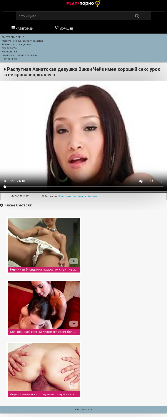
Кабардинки (9, 51)
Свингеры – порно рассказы (19, 55)
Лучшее (66, 28)
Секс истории (83, 409)
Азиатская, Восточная (72, 196)
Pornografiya (9, 58)
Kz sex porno (9, 48)
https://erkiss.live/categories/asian (22, 40)
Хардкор (93, 196)
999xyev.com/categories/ (16, 44)
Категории (24, 28)
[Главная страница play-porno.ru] (83, 4)
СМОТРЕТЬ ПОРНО (13, 37)
